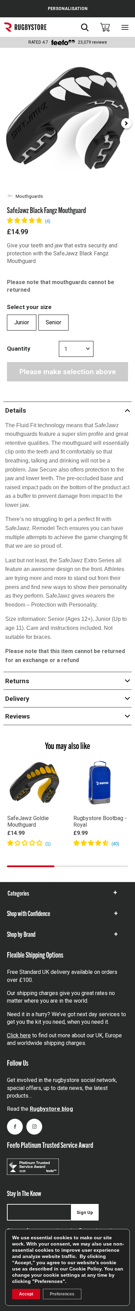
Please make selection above (67, 372)
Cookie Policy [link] (85, 1269)
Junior (21, 322)
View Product (34, 853)
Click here (19, 1035)
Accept (26, 1294)
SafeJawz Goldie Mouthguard (28, 821)
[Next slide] (126, 123)
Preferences (62, 1294)
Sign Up (84, 1212)
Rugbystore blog (51, 1109)
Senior (53, 322)
